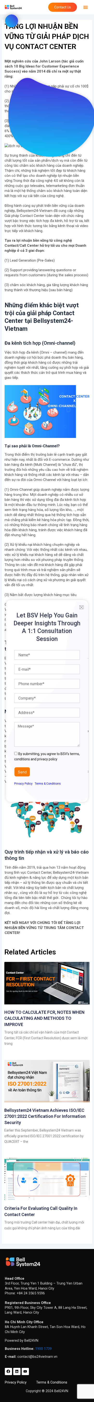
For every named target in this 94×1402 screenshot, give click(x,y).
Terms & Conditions (48, 783)
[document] (47, 701)
